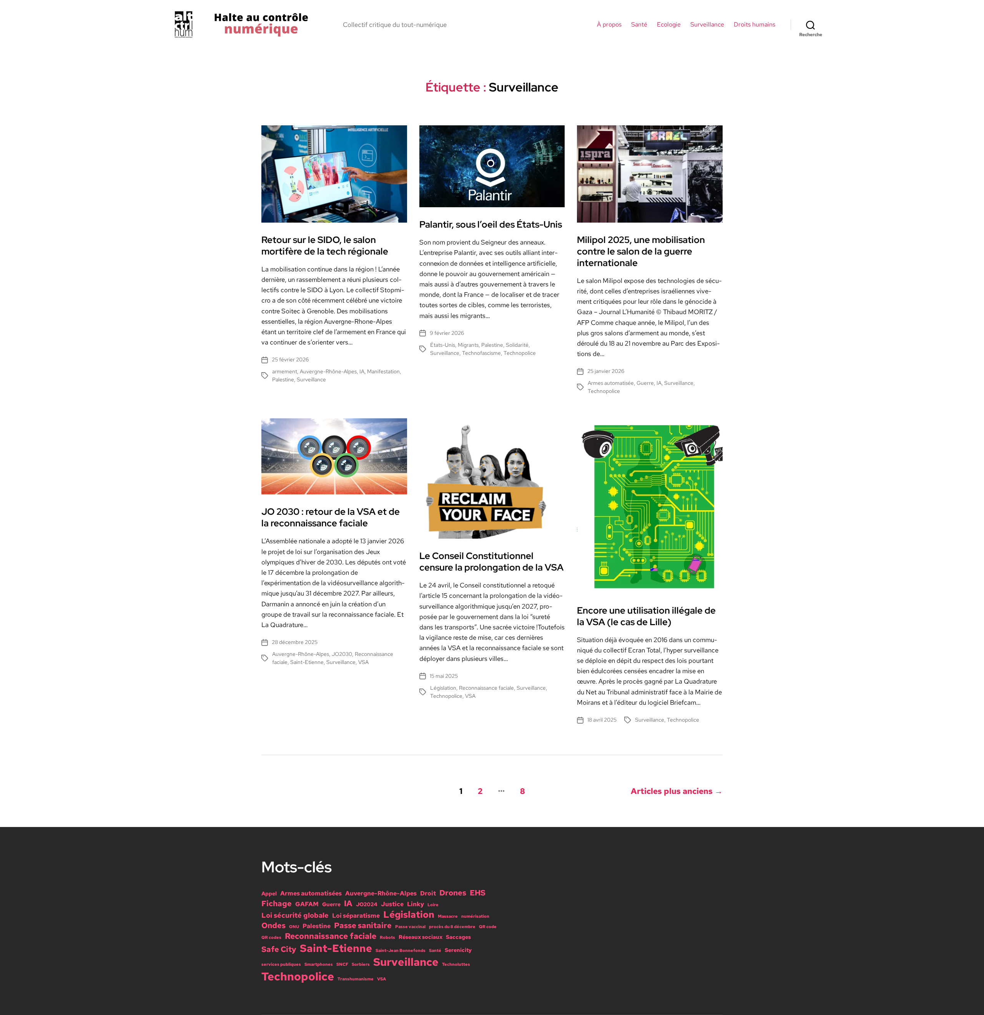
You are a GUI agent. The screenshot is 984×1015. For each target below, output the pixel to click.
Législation (443, 687)
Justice (392, 904)
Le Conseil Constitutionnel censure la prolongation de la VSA (491, 561)
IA (361, 371)
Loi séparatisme (356, 915)
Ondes (273, 925)
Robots (387, 937)
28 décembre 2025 (294, 642)
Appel (269, 893)
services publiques (281, 964)
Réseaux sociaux (420, 936)
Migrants (468, 344)
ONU (294, 926)
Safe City (278, 949)
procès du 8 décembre (452, 926)
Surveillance (707, 24)
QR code (488, 926)
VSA (363, 662)
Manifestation (383, 371)
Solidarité (517, 344)
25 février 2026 (290, 359)
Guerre (645, 382)
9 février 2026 (447, 332)
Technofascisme (481, 352)
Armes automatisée (611, 382)
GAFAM (307, 904)
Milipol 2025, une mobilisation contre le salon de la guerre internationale (641, 251)
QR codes (271, 937)
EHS (477, 893)
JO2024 (366, 904)
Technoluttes (456, 964)
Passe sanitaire (363, 925)
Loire (433, 904)
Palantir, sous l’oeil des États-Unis (490, 224)
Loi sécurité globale (295, 915)
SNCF (342, 964)
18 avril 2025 (602, 719)
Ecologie (669, 24)
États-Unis (442, 344)
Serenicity (458, 950)
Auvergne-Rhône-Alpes (328, 371)
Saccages (458, 936)
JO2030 (342, 654)
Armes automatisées (311, 893)
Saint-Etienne (307, 662)
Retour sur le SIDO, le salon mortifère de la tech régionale (324, 245)
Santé (639, 24)
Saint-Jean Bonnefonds (401, 950)
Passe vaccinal (410, 926)
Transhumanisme (355, 979)
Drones (452, 893)
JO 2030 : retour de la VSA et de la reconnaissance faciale (330, 517)
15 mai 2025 (444, 675)
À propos (609, 24)
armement (284, 371)
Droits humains (754, 24)
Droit (428, 893)
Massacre (448, 916)
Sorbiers (361, 964)
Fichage (276, 904)
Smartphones (318, 964)
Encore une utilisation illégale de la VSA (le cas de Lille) (646, 616)
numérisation (475, 916)
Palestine (283, 379)
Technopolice (520, 352)
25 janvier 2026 (605, 371)
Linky (415, 904)
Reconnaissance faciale (486, 687)
